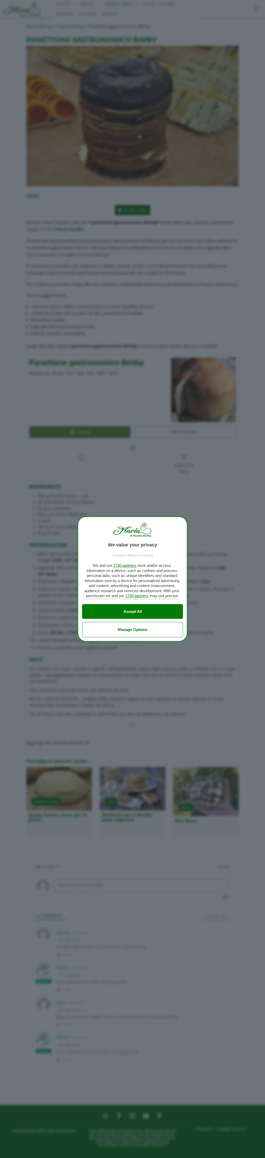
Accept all (132, 611)
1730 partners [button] (124, 565)
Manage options (133, 629)
